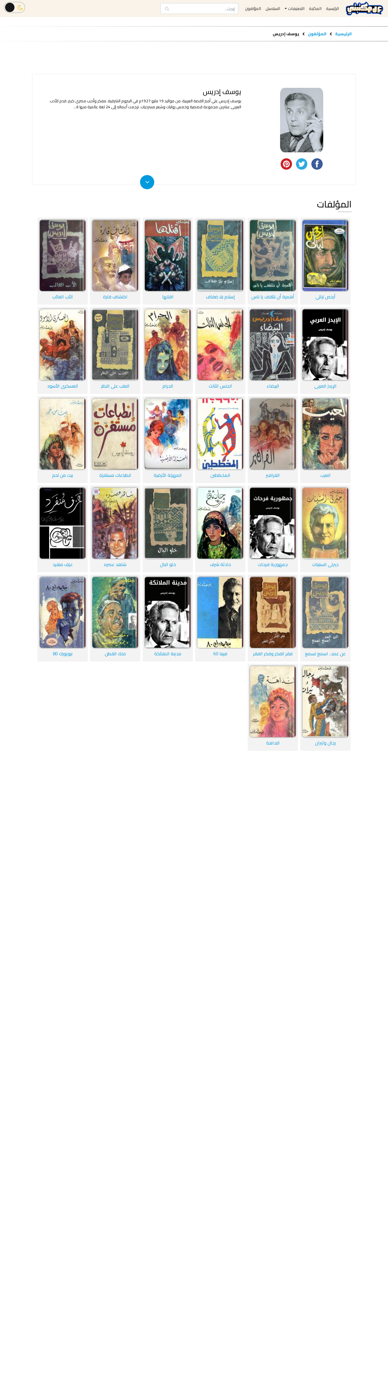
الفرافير (273, 475)
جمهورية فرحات (273, 564)
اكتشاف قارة (115, 296)
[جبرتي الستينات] (325, 523)
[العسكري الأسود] (62, 344)
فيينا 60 (220, 653)
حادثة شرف (220, 564)
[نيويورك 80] (62, 612)
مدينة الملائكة (167, 653)
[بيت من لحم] (62, 433)
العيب (325, 475)
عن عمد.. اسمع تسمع (325, 653)
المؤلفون (316, 34)
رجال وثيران (325, 743)
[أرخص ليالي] (325, 255)
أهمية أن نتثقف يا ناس (272, 296)
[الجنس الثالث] (220, 344)
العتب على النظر (115, 386)
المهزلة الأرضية (168, 475)
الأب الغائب (62, 296)
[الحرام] (168, 344)
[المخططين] (220, 433)
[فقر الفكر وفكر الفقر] (273, 612)
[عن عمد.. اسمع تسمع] (325, 612)
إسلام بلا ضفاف (220, 296)
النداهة (273, 743)
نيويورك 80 (62, 653)
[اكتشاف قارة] (115, 255)
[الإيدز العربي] (325, 344)
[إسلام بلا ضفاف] (220, 255)
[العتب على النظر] (115, 344)
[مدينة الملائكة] (168, 612)
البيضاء (273, 386)
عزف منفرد (63, 564)
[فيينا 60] (220, 612)
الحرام (167, 386)
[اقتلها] (168, 255)
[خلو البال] (168, 523)
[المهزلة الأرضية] (168, 433)
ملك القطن (115, 653)
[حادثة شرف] (220, 523)
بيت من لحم (62, 475)
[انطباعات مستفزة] (115, 433)
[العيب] (325, 433)
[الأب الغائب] (62, 255)
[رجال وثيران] (325, 701)
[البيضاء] (273, 344)
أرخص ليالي (325, 296)
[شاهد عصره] (115, 523)
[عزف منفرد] (62, 523)
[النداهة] (273, 701)
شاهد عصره (115, 564)
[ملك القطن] (115, 612)
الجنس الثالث (220, 386)
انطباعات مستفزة (115, 475)
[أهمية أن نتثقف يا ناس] (273, 255)
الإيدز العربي (325, 386)
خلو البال (168, 564)
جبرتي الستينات (325, 564)
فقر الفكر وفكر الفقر (273, 653)
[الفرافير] (273, 433)
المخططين (220, 475)
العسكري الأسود (62, 386)
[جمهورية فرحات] (273, 523)
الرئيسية (343, 34)
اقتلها (168, 296)
